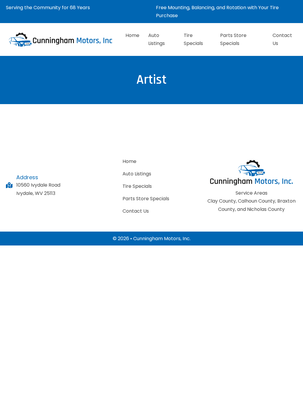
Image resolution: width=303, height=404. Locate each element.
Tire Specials (193, 39)
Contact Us (282, 39)
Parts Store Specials (233, 39)
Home (132, 35)
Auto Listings (156, 39)
